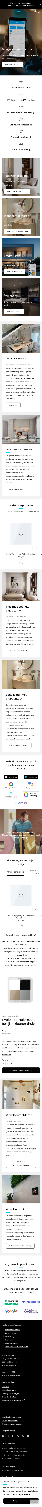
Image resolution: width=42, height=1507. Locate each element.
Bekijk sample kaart (21, 1501)
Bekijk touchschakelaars (17, 191)
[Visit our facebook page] (3, 1436)
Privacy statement (10, 1420)
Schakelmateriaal (12, 1329)
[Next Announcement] (38, 4)
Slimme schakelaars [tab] (15, 872)
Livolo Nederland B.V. (10, 1016)
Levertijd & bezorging (10, 1393)
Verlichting (9, 1336)
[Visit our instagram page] (8, 1436)
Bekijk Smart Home (14, 271)
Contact (5, 1386)
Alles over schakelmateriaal (16, 1346)
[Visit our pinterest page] (18, 1436)
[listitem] (21, 4)
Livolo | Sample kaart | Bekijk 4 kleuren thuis (19, 1021)
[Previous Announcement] (3, 4)
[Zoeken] (39, 12)
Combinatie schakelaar (18, 745)
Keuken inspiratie (16, 489)
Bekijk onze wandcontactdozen (21, 1163)
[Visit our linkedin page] (13, 1436)
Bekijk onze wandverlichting (20, 1246)
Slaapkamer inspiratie (18, 650)
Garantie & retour (9, 1397)
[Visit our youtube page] (28, 1436)
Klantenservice (11, 1343)
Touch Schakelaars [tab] (15, 511)
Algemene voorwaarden (12, 1424)
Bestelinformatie (9, 1390)
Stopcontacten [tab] (32, 511)
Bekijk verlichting (14, 311)
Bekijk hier (13, 405)
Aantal (5, 1060)
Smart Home (10, 1333)
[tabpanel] (21, 540)
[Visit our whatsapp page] (23, 1436)
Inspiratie (9, 1340)
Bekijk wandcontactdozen (17, 231)
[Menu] (3, 12)
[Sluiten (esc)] (39, 1480)
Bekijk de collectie (12, 65)
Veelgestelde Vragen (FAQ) (13, 1400)
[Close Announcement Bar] (40, 4)
